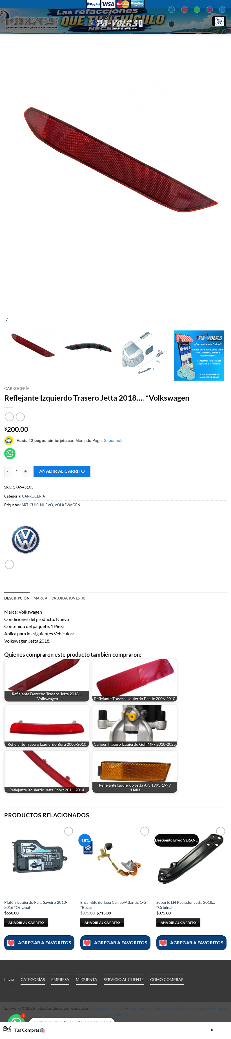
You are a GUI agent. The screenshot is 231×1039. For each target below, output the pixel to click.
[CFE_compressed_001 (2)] (88, 350)
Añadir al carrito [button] (26, 922)
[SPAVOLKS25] (199, 355)
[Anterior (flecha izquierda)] (10, 519)
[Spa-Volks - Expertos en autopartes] (115, 21)
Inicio (9, 979)
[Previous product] (20, 416)
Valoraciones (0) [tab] (68, 598)
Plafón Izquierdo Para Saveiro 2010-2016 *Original (35, 905)
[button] (7, 21)
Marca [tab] (40, 598)
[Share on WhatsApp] (9, 564)
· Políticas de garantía (190, 1008)
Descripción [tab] (17, 598)
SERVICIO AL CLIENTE (124, 979)
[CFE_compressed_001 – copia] (32, 350)
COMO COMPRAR (167, 979)
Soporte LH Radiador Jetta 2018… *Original (185, 905)
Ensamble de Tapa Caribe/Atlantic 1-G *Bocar (113, 905)
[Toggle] (56, 992)
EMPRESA (60, 979)
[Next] (226, 892)
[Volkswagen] (25, 539)
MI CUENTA (86, 979)
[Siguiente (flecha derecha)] (221, 519)
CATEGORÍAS (33, 979)
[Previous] (4, 892)
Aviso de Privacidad (109, 1008)
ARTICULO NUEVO (37, 505)
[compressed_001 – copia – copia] (143, 350)
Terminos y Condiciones (149, 1008)
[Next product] (9, 416)
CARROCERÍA (17, 388)
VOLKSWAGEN (67, 505)
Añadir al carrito (62, 471)
